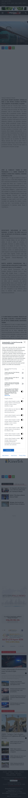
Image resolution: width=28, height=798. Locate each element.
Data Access (14, 455)
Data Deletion (5, 455)
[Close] (25, 342)
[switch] (22, 373)
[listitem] (14, 369)
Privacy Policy (22, 455)
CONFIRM (8, 450)
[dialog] (14, 399)
